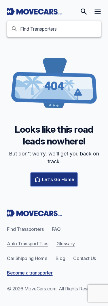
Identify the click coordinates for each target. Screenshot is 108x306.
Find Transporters (25, 229)
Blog (60, 258)
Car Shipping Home (27, 258)
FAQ (56, 229)
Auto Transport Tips (27, 243)
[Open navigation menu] (98, 11)
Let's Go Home (58, 179)
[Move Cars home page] (34, 11)
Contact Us (84, 258)
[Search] (84, 11)
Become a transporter (30, 273)
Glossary (65, 243)
